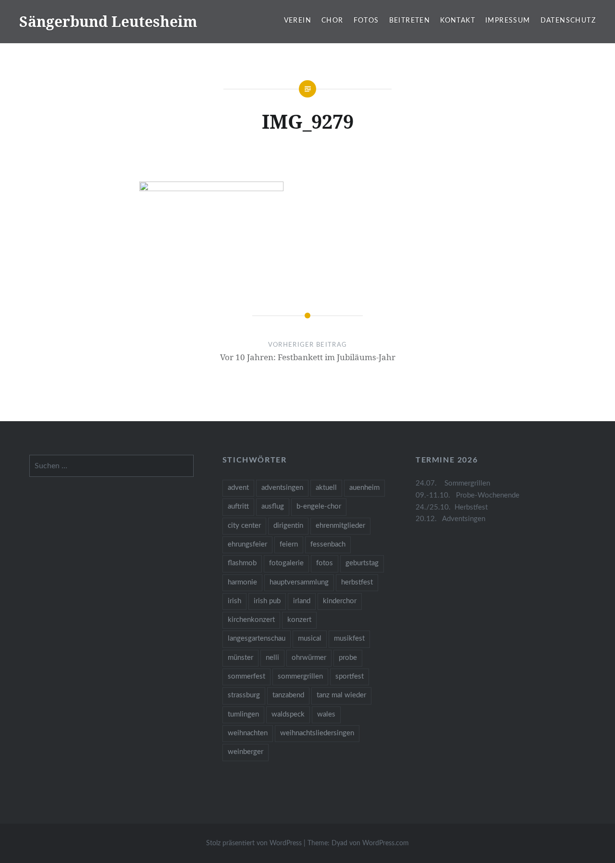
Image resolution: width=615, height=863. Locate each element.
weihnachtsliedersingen (317, 733)
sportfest (349, 676)
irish (234, 601)
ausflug (272, 506)
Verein (297, 20)
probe (348, 657)
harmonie (242, 582)
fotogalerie (286, 563)
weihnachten (248, 733)
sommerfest (246, 676)
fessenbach (327, 544)
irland (301, 601)
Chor (332, 20)
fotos (324, 563)
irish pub (267, 601)
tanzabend (288, 695)
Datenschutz (568, 20)
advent (238, 487)
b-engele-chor (318, 506)
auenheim (364, 487)
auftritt (238, 506)
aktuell (326, 487)
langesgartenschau (256, 638)
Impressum (507, 20)
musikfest (349, 638)
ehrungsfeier (247, 544)
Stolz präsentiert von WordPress (254, 843)
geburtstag (362, 563)
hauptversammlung (299, 582)
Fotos (366, 20)
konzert (299, 619)
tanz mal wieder (341, 695)
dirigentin (288, 525)
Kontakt (457, 20)
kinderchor (340, 601)
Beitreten (409, 20)
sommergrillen (300, 676)
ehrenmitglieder (340, 525)
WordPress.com (385, 843)
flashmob (242, 563)
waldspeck (288, 714)
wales (326, 714)
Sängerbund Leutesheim (108, 21)
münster (240, 657)
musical (309, 638)
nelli (272, 657)
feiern (289, 544)
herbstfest (357, 582)
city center (244, 525)
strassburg (244, 695)
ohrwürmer (309, 657)
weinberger (245, 751)
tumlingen (243, 714)
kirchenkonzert (251, 619)
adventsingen (282, 487)
